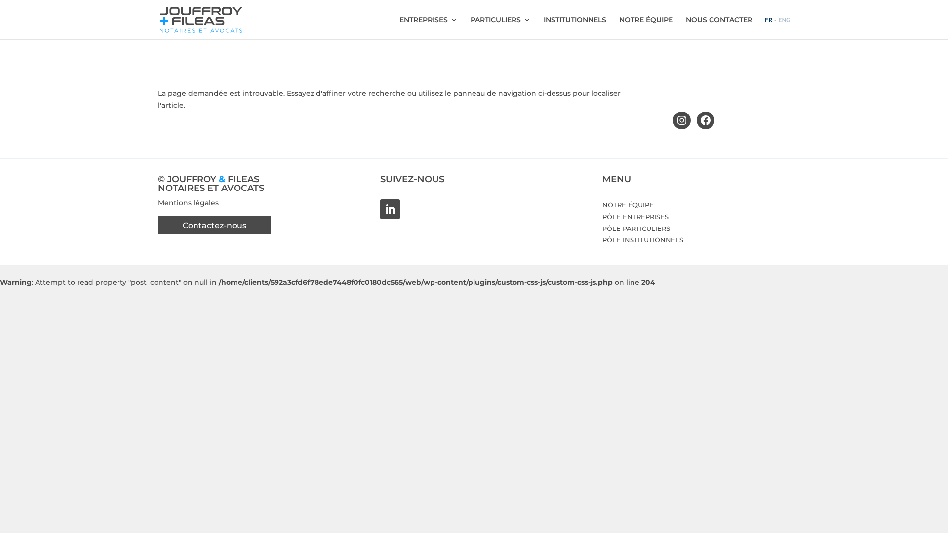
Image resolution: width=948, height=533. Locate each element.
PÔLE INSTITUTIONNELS (642, 240)
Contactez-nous (214, 225)
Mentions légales (188, 202)
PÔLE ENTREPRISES (635, 217)
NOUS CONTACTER (719, 20)
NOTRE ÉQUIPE (646, 20)
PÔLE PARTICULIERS (636, 228)
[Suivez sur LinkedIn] (390, 209)
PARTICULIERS (496, 20)
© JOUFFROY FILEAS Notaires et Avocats (211, 183)
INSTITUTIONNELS (575, 20)
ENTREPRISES (423, 20)
